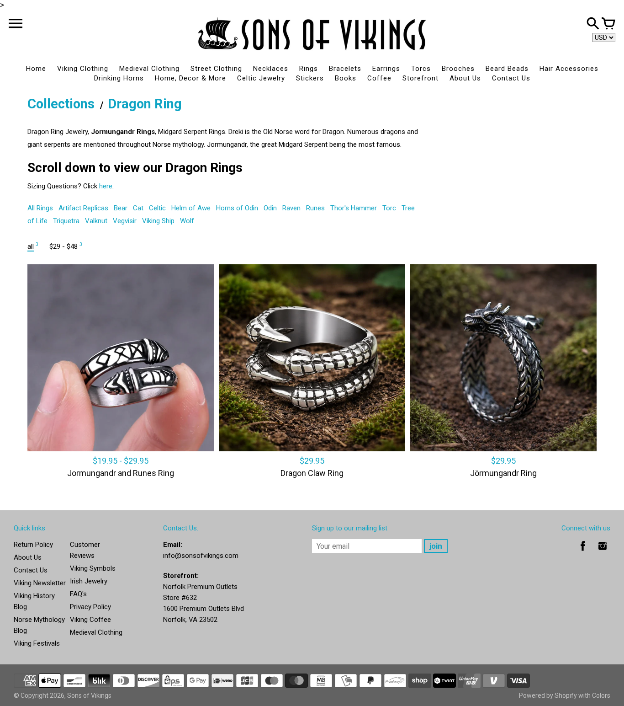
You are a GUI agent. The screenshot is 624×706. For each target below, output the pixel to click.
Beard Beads (507, 68)
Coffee (379, 78)
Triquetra (66, 221)
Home (36, 68)
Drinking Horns (119, 78)
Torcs (421, 68)
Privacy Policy (90, 607)
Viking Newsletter (40, 583)
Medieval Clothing (149, 68)
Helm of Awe (191, 208)
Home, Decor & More (190, 78)
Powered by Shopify (548, 695)
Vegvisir (125, 221)
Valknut (96, 221)
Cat (138, 208)
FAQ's (78, 594)
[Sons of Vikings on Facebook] (583, 552)
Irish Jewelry (88, 581)
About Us (465, 78)
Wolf (187, 221)
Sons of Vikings (89, 695)
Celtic (157, 208)
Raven (291, 208)
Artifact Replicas (83, 208)
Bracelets (345, 68)
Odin (270, 208)
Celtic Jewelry (261, 78)
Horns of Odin (237, 208)
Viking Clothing (82, 68)
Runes (315, 208)
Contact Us (511, 78)
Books (345, 78)
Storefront (420, 78)
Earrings (386, 68)
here (105, 186)
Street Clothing (216, 68)
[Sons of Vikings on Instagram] (602, 552)
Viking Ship (158, 221)
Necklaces (270, 68)
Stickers (310, 78)
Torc (389, 208)
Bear (120, 208)
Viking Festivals (37, 643)
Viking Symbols (93, 568)
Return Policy (33, 544)
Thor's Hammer (353, 208)
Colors (601, 695)
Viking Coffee (90, 619)
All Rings (40, 208)
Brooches (458, 68)
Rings (308, 68)
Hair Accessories (568, 68)
